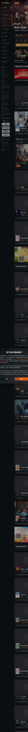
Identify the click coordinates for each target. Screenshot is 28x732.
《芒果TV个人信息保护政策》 (18, 359)
